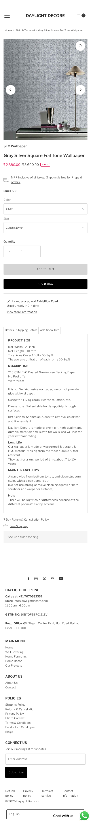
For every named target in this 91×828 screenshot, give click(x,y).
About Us (11, 682)
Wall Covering (14, 652)
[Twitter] (44, 578)
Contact (10, 687)
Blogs (9, 731)
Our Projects (13, 665)
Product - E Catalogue (19, 727)
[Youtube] (61, 578)
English (14, 814)
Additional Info (49, 330)
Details (9, 330)
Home (8, 30)
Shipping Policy (15, 704)
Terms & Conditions (18, 722)
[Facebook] (29, 578)
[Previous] (10, 90)
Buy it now (45, 284)
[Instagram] (36, 578)
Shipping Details (26, 330)
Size (6, 218)
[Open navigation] (7, 15)
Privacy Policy (14, 713)
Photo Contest (15, 718)
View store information (22, 312)
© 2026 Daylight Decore (21, 801)
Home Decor (13, 661)
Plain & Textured (25, 30)
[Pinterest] (52, 578)
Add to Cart (45, 269)
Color (7, 199)
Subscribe (16, 772)
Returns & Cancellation (20, 709)
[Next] (80, 90)
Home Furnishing (16, 656)
